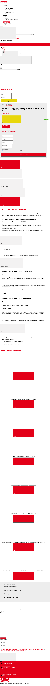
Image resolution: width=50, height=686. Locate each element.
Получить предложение (23, 154)
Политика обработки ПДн (20, 150)
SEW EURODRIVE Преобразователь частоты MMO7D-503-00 (24, 456)
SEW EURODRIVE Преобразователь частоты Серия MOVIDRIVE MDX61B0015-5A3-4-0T (23, 428)
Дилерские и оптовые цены (9, 13)
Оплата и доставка (8, 6)
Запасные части (6, 52)
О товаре (3, 167)
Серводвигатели (7, 49)
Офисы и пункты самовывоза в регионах (11, 19)
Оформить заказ (6, 22)
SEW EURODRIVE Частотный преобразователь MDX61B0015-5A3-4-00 (23, 513)
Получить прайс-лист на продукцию (10, 12)
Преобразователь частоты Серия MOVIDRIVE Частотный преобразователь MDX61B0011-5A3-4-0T (19, 649)
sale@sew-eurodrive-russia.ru (8, 24)
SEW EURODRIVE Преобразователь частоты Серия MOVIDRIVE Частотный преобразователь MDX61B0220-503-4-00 (24, 570)
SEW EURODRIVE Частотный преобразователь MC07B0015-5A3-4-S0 (23, 399)
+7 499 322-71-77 (7, 23)
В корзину (4, 122)
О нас (6, 16)
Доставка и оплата (4, 186)
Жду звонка (9, 101)
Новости (4, 20)
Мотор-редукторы (7, 50)
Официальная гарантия (5, 195)
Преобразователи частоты (8, 51)
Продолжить (3, 638)
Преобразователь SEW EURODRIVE (23, 650)
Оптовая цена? (5, 128)
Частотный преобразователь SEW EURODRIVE (8, 650)
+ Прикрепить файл (5, 149)
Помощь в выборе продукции (10, 9)
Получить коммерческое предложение (11, 10)
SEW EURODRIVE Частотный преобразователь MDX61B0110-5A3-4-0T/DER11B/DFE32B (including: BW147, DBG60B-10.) (23, 542)
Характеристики (4, 177)
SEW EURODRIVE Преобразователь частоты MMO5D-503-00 (24, 370)
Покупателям (5, 5)
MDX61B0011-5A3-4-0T (40, 649)
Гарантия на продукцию (9, 8)
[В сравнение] (9, 359)
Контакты (6, 18)
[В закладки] (24, 359)
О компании (5, 15)
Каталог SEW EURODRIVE (22, 50)
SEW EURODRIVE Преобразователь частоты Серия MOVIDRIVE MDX (23, 485)
